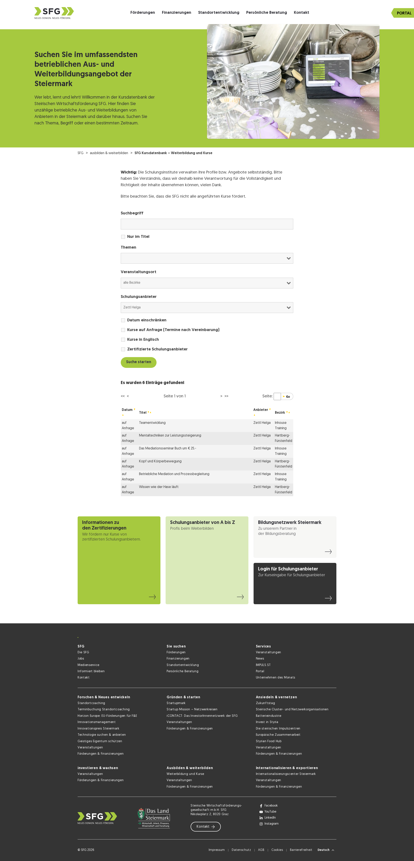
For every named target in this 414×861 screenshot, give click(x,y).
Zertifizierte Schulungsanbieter (157, 349)
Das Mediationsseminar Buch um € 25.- (167, 448)
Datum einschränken (146, 320)
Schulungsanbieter (139, 297)
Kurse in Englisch (143, 340)
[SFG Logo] (54, 13)
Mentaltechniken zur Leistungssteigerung (170, 435)
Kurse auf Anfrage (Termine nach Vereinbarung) (173, 330)
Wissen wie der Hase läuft (159, 487)
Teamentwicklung (152, 423)
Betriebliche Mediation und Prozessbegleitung (174, 474)
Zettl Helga (262, 423)
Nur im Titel (138, 237)
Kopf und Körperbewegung (160, 461)
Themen (128, 248)
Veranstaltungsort (138, 272)
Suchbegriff (132, 213)
